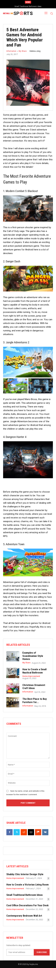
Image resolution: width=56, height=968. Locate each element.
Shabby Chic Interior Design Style (24, 874)
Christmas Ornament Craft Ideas (33, 686)
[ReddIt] (24, 832)
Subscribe (42, 952)
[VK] (45, 832)
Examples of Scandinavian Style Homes (32, 656)
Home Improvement (31, 676)
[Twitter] (17, 832)
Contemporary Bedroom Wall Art (24, 915)
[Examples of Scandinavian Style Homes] (12, 656)
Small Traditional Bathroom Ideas (24, 894)
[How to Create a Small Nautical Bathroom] (12, 673)
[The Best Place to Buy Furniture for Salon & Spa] (12, 702)
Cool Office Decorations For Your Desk (28, 6)
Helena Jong (35, 51)
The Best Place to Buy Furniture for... (34, 700)
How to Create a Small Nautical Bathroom (34, 671)
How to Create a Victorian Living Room (27, 884)
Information (11, 51)
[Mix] (38, 832)
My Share (23, 51)
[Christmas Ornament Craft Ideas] (12, 688)
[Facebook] (9, 832)
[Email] (31, 832)
